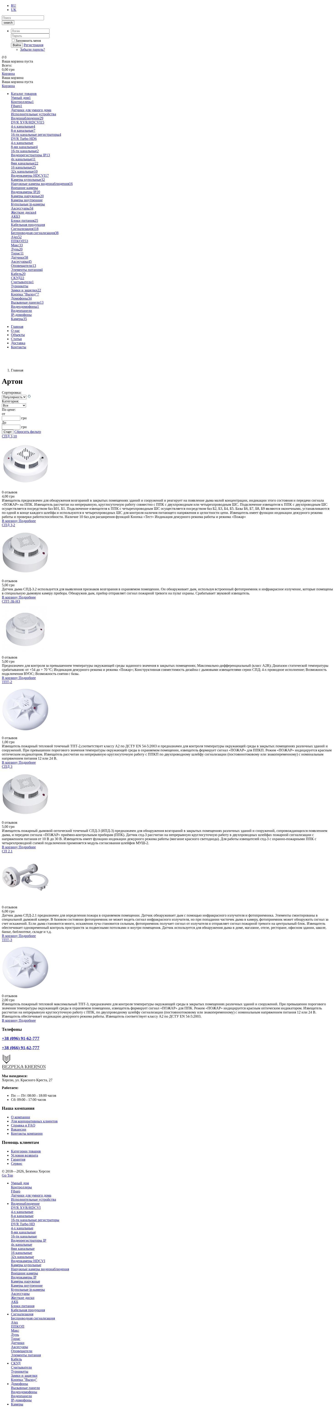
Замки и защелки (26, 290)
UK (13, 10)
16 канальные (23, 167)
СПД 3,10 (9, 436)
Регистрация (33, 45)
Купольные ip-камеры (28, 204)
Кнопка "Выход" (25, 294)
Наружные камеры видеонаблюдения (42, 184)
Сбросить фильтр (27, 432)
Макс (17, 245)
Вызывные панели (27, 302)
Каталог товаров (24, 94)
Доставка (18, 343)
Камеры (19, 319)
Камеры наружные (27, 196)
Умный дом (21, 98)
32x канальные (24, 171)
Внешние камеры (24, 188)
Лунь (17, 249)
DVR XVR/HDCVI (27, 122)
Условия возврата (24, 1155)
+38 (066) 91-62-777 (17, 362)
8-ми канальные (24, 147)
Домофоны (21, 298)
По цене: (8, 410)
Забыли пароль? (32, 49)
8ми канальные (24, 163)
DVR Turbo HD (24, 139)
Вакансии (18, 1129)
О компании (20, 1117)
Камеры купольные (28, 180)
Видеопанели (21, 311)
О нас (15, 331)
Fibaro (16, 106)
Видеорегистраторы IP (30, 155)
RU (13, 6)
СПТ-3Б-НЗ (11, 601)
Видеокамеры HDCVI (30, 175)
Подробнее (27, 521)
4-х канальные (22, 143)
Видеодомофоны (25, 306)
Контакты (18, 347)
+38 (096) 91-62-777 (17, 355)
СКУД (17, 278)
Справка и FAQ (23, 1125)
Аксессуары (22, 208)
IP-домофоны (21, 315)
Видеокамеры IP (25, 192)
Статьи (16, 339)
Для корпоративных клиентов (34, 1121)
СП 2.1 (7, 851)
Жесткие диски (23, 212)
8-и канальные (23, 130)
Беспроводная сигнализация (35, 233)
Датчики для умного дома (31, 110)
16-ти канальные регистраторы (36, 134)
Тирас (17, 253)
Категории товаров (26, 1151)
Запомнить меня (28, 41)
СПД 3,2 (8, 525)
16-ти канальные (25, 151)
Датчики (19, 257)
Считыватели (22, 282)
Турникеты (19, 286)
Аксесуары (21, 261)
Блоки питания (24, 220)
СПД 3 (7, 766)
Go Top (7, 1175)
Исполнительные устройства (33, 114)
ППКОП (19, 241)
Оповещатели (23, 266)
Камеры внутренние (27, 200)
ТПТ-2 (7, 682)
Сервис (16, 1163)
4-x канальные (23, 126)
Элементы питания (27, 270)
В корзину (10, 521)
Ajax (16, 237)
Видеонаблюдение (27, 118)
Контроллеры (22, 102)
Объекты (18, 335)
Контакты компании (27, 1133)
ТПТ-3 (7, 940)
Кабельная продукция (28, 225)
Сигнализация (25, 229)
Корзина (8, 74)
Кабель (18, 274)
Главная (17, 326)
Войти (17, 45)
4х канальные (23, 159)
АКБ (15, 216)
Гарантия (18, 1159)
